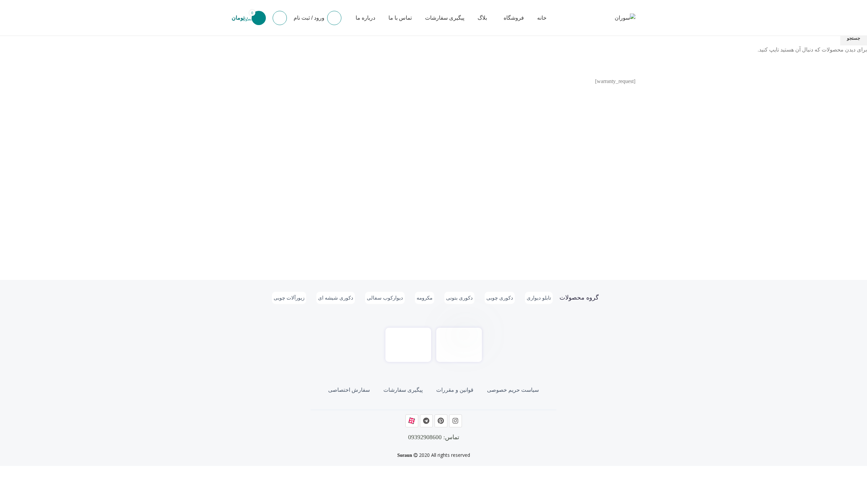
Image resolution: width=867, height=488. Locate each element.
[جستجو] (279, 18)
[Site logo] (625, 17)
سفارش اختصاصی (349, 390)
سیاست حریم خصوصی (513, 390)
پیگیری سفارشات (403, 390)
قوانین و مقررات (454, 390)
